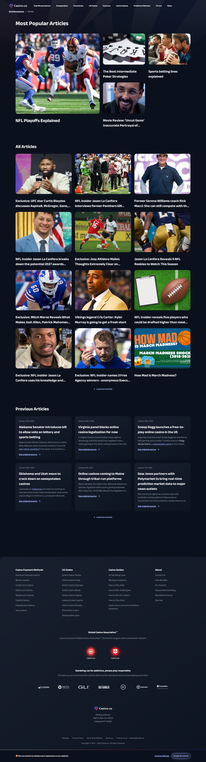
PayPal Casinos (22, 600)
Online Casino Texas (71, 580)
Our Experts (160, 585)
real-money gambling (29, 449)
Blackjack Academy (117, 580)
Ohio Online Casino (70, 610)
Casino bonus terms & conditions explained (124, 607)
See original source (28, 454)
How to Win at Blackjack (120, 590)
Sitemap (159, 600)
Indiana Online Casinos (72, 600)
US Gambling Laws (117, 575)
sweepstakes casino (162, 444)
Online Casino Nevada (72, 605)
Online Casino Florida (71, 575)
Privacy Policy (77, 738)
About (158, 570)
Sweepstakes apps (70, 615)
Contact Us (160, 575)
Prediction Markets (142, 6)
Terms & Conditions (94, 738)
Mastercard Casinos (25, 595)
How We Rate (161, 580)
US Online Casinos (16, 11)
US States (67, 570)
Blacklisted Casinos (164, 595)
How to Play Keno (117, 600)
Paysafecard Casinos (25, 605)
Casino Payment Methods (29, 570)
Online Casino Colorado (72, 585)
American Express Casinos (28, 575)
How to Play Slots (116, 585)
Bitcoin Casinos (22, 580)
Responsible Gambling (165, 590)
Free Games (78, 6)
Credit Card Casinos (24, 585)
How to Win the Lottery (119, 595)
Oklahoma (37, 489)
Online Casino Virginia (72, 595)
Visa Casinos (21, 610)
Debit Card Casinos (24, 590)
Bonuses (107, 6)
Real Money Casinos (42, 6)
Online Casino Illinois (71, 590)
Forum (159, 6)
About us (109, 738)
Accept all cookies (181, 756)
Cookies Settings (162, 756)
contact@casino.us (136, 738)
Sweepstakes (62, 6)
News (169, 6)
